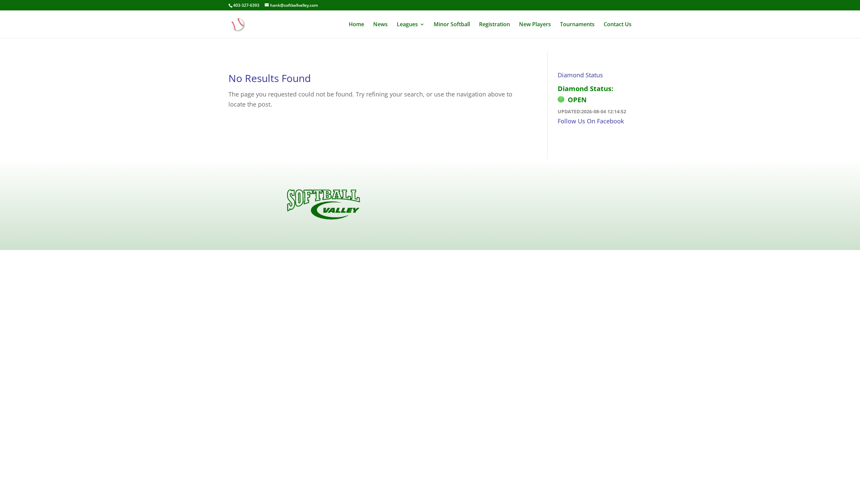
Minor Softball (452, 25)
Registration (494, 25)
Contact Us (618, 25)
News (380, 25)
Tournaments (577, 25)
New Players (535, 25)
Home (356, 25)
